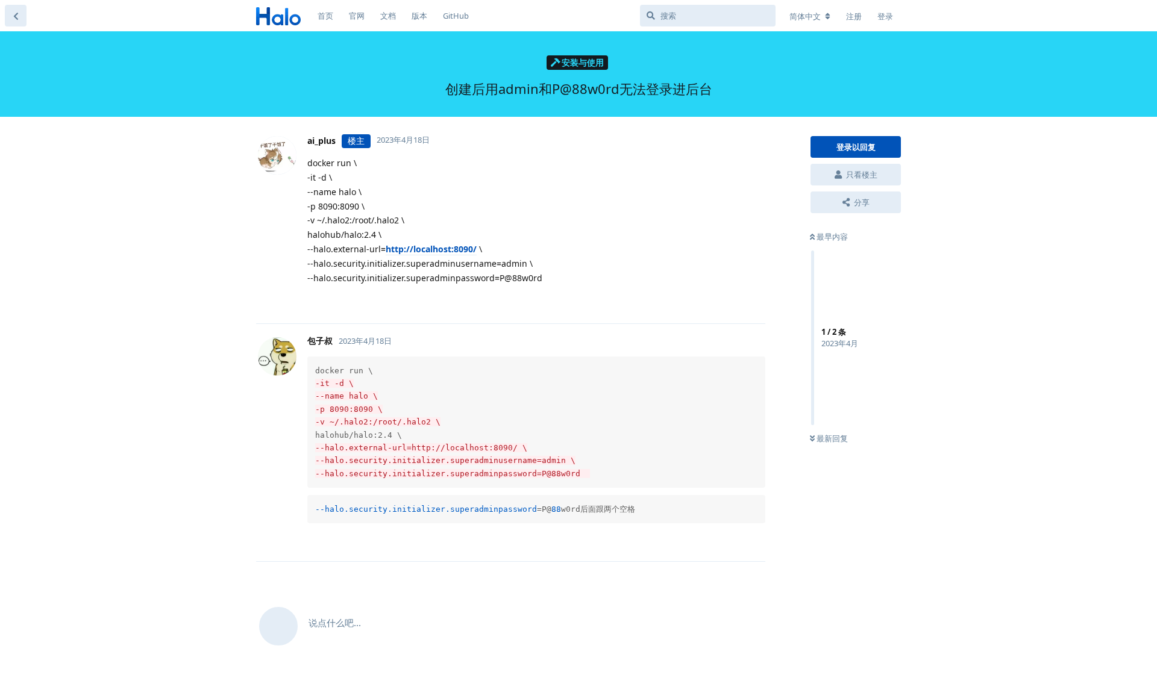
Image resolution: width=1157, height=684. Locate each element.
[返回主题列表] (16, 15)
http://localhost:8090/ (431, 249)
